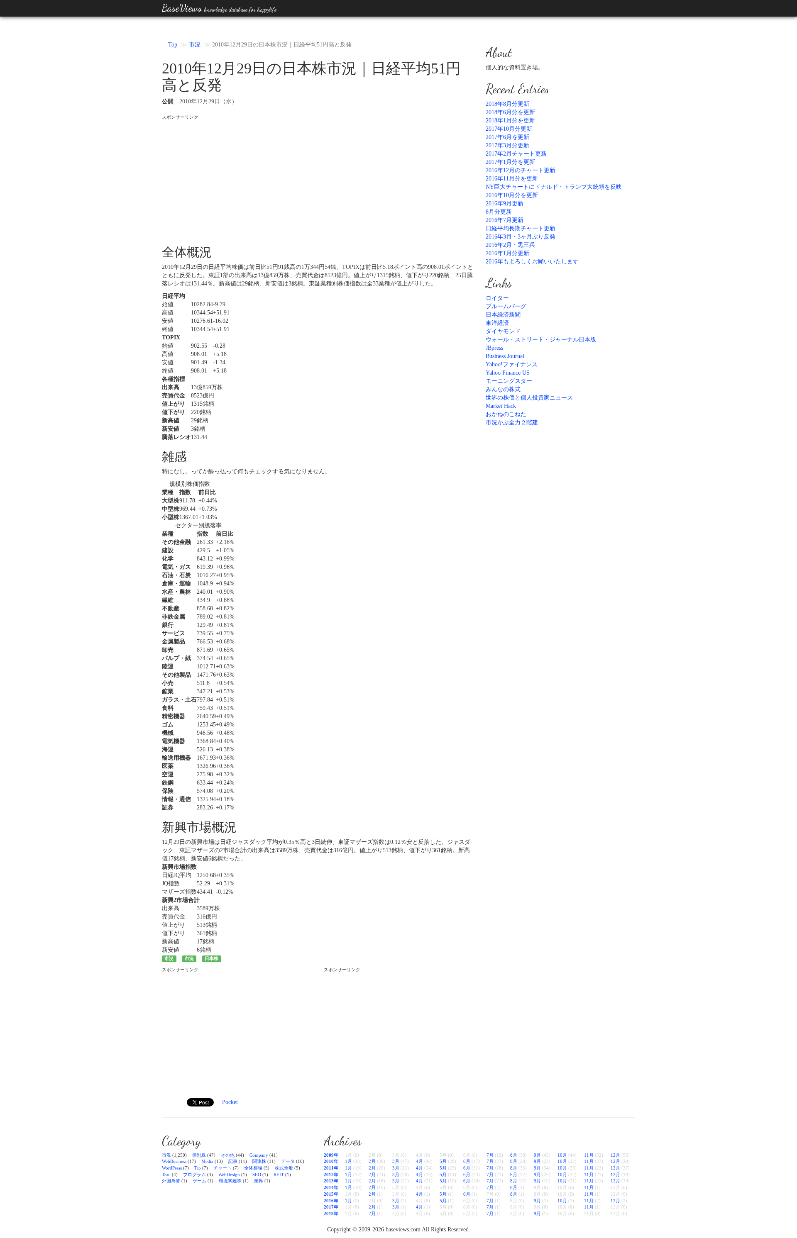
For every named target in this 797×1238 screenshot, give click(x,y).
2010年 (331, 1161)
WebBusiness (174, 1161)
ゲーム (199, 1180)
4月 (419, 1161)
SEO (256, 1174)
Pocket (230, 1102)
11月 (589, 1155)
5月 (443, 1161)
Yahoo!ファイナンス (512, 364)
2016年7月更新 (504, 220)
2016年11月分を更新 (512, 178)
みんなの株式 (503, 389)
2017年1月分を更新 (510, 162)
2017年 (331, 1206)
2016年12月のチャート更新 (520, 170)
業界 (258, 1180)
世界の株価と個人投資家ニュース (529, 398)
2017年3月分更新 (507, 145)
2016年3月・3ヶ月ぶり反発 (520, 237)
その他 (228, 1155)
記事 (232, 1161)
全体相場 (253, 1167)
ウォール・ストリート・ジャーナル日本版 (541, 339)
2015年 (331, 1194)
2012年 (331, 1174)
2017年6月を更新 (507, 137)
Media (207, 1161)
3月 (395, 1161)
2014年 (331, 1187)
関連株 (259, 1161)
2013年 (331, 1180)
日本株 (211, 958)
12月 (615, 1155)
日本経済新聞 (503, 315)
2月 (372, 1161)
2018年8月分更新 (507, 104)
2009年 (331, 1155)
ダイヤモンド (503, 331)
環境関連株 (230, 1180)
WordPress (172, 1167)
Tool (166, 1174)
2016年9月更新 (504, 203)
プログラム (194, 1174)
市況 (194, 44)
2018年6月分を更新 (510, 112)
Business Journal (505, 356)
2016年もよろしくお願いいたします (532, 261)
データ (288, 1161)
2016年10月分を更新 (512, 195)
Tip (197, 1167)
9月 (537, 1155)
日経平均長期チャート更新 (520, 228)
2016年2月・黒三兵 (510, 245)
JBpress (494, 348)
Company (258, 1155)
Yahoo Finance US (508, 373)
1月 (348, 1161)
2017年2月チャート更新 (516, 154)
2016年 (331, 1200)
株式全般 (284, 1167)
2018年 (331, 1213)
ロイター (497, 298)
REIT (279, 1174)
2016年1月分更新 (507, 253)
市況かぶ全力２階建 (512, 422)
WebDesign (229, 1174)
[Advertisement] (317, 179)
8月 (513, 1155)
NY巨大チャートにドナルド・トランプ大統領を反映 (554, 187)
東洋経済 (497, 323)
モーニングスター (509, 381)
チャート (222, 1167)
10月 (562, 1155)
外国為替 (171, 1180)
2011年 (331, 1167)
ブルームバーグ (506, 306)
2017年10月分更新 (509, 129)
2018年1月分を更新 (510, 120)
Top (172, 44)
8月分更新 (499, 212)
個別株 (199, 1155)
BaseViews (219, 8)
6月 (466, 1161)
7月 (490, 1155)
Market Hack (501, 406)
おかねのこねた (506, 414)
